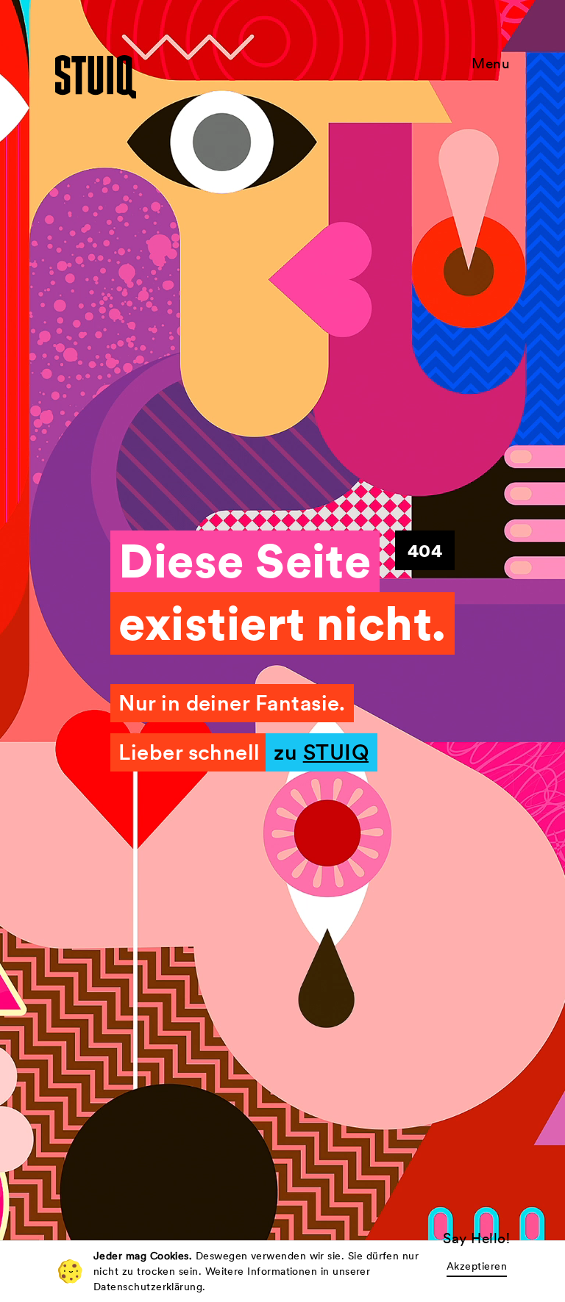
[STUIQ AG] (95, 76)
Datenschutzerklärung (147, 1286)
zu (321, 752)
